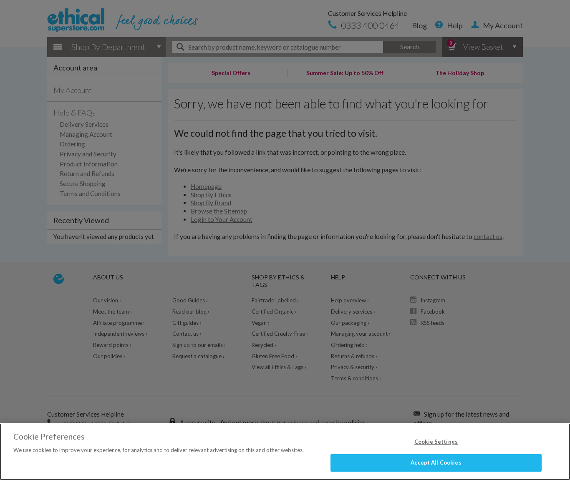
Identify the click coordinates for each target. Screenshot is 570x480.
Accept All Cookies (436, 462)
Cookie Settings (436, 441)
